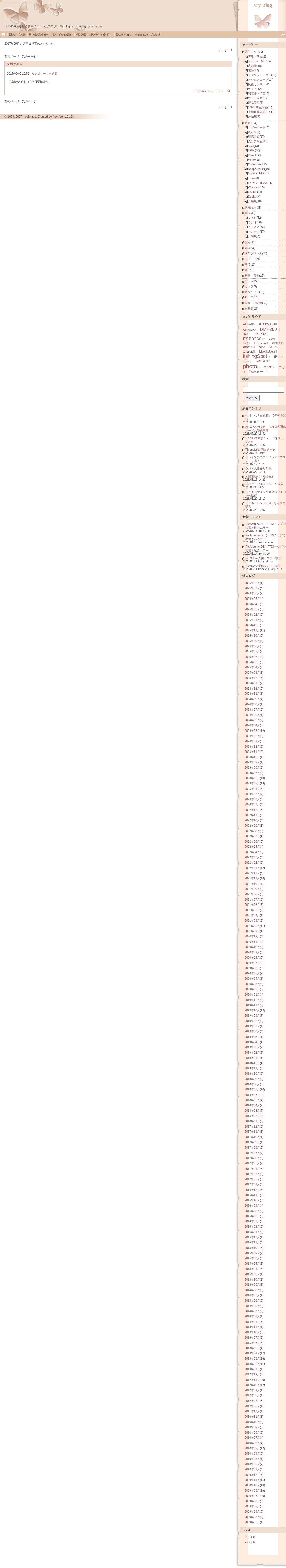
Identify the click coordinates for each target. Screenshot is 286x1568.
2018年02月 (252, 1115)
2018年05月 (252, 1100)
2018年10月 (252, 1073)
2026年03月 (252, 609)
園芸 (247, 264)
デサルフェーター (259, 75)
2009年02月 (252, 1522)
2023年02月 (252, 799)
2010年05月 (252, 1448)
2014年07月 (252, 1295)
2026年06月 (252, 593)
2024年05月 (252, 720)
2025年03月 (252, 672)
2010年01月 (252, 1469)
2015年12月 (252, 1237)
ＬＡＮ (252, 217)
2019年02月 (252, 1052)
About (155, 34)
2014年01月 (252, 1321)
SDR (272, 347)
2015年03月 (252, 1274)
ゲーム (249, 281)
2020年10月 (252, 947)
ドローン (250, 259)
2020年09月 (252, 952)
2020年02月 (252, 989)
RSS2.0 (250, 1542)
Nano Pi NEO (256, 173)
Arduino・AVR (257, 61)
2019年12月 (252, 1000)
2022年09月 (252, 825)
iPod (278, 356)
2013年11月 (252, 1327)
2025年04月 (252, 667)
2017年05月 (252, 1163)
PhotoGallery (38, 34)
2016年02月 (252, 1226)
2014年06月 (252, 1300)
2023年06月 (252, 778)
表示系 (252, 132)
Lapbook (260, 343)
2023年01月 (252, 804)
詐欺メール (258, 372)
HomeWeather (62, 34)
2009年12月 (252, 1474)
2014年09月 (252, 1284)
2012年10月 (252, 1385)
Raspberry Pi (256, 169)
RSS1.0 (250, 1537)
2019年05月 (252, 1036)
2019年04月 (252, 1042)
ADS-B (81, 34)
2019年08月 (252, 1021)
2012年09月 (252, 1390)
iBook (251, 178)
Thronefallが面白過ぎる (260, 449)
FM (271, 339)
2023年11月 (252, 751)
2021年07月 (252, 899)
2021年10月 (252, 883)
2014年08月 (252, 1290)
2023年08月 (252, 767)
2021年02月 (252, 926)
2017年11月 (252, 1131)
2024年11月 (252, 693)
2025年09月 (252, 641)
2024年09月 (252, 699)
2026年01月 (252, 620)
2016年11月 (252, 1195)
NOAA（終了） (101, 34)
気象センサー (256, 84)
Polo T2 (253, 155)
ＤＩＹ (249, 297)
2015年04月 (252, 1268)
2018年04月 (252, 1105)
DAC (246, 334)
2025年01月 (252, 683)
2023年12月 (252, 746)
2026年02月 (252, 614)
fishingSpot (255, 356)
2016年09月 (252, 1205)
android (248, 351)
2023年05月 (252, 783)
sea (267, 367)
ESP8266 (252, 339)
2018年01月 (252, 1121)
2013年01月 (252, 1369)
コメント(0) (222, 90)
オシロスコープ (258, 79)
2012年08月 (252, 1395)
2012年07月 (252, 1400)
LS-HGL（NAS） (259, 182)
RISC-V (248, 347)
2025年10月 (252, 635)
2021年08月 (252, 894)
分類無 (252, 116)
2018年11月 (252, 1068)
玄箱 (251, 146)
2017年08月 (252, 1147)
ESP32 (260, 334)
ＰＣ (247, 123)
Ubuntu (252, 192)
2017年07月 (252, 1153)
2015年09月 (252, 1253)
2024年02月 (252, 736)
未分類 (53, 73)
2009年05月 (252, 1506)
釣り (247, 248)
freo (55, 116)
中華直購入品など (259, 111)
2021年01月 (252, 931)
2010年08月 (252, 1432)
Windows (254, 187)
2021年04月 (252, 915)
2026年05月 (252, 598)
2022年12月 (252, 809)
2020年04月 (252, 978)
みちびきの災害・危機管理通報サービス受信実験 (265, 428)
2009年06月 (252, 1501)
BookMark (123, 34)
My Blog (262, 5)
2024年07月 (252, 709)
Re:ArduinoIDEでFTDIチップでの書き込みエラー (265, 525)
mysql (247, 361)
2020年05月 (252, 973)
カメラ (249, 286)
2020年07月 (252, 962)
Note (22, 34)
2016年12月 (252, 1189)
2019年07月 (252, 1026)
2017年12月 (252, 1126)
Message (141, 34)
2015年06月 (252, 1258)
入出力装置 (255, 141)
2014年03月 (252, 1311)
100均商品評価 (257, 107)
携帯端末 (250, 207)
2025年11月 (252, 630)
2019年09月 (252, 1015)
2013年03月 (252, 1358)
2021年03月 (252, 920)
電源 (251, 70)
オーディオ (255, 98)
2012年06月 (252, 1406)
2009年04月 (252, 1511)
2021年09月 (252, 889)
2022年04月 (252, 852)
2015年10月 (252, 1247)
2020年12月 (252, 936)
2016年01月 (252, 1232)
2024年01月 (252, 741)
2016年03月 (252, 1221)
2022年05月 (252, 846)
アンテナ (254, 231)
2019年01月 (252, 1057)
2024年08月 (252, 704)
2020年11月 (252, 941)
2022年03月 (252, 857)
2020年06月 (252, 968)
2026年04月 (252, 604)
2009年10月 (252, 1485)
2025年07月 (252, 651)
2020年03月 (252, 984)
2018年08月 (252, 1084)
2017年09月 (252, 1142)
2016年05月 (252, 1216)
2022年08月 (252, 831)
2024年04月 (252, 725)
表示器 (252, 65)
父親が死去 (15, 64)
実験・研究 (255, 56)
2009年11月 (252, 1480)
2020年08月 (252, 957)
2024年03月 (252, 730)
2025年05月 (252, 662)
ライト (252, 88)
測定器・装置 (256, 93)
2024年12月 (252, 688)
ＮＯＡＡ (254, 226)
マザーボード (256, 127)
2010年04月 (252, 1453)
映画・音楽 (252, 275)
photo (250, 366)
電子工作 (250, 52)
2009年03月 (252, 1517)
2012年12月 (252, 1374)
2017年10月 (252, 1137)
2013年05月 (252, 1348)
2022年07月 (252, 836)
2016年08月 (252, 1211)
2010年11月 (252, 1416)
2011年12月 (252, 1411)
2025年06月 (252, 656)
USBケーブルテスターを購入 (264, 484)
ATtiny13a (267, 324)
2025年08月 (252, 646)
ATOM (252, 159)
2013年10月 (252, 1332)
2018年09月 (252, 1079)
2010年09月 (252, 1427)
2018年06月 (252, 1094)
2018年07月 (252, 1089)
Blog (12, 34)
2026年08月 (252, 583)
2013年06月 (252, 1342)
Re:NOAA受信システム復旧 (263, 558)
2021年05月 (252, 910)
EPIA (251, 150)
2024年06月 (252, 715)
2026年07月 (252, 588)
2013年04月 (252, 1353)
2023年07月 (252, 773)
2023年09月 (252, 762)
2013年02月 (252, 1364)
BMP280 (268, 329)
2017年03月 (252, 1174)
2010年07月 (252, 1437)
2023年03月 (252, 794)
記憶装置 (254, 136)
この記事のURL (203, 90)
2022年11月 (252, 815)
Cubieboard (255, 164)
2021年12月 (252, 873)
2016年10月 (252, 1200)
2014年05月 (252, 1306)
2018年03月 (252, 1110)
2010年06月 (252, 1443)
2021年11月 (252, 878)
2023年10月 (252, 757)
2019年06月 (252, 1031)
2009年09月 (252, 1490)
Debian (252, 196)
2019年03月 (252, 1047)
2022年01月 (252, 868)
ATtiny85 (248, 329)
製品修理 (254, 102)
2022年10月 (252, 820)
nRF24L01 (262, 361)
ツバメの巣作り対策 (258, 468)
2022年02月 (252, 862)
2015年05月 (252, 1263)
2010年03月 (252, 1459)
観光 (247, 242)
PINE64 (277, 343)
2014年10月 (252, 1279)
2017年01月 (252, 1184)
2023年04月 (252, 788)
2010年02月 (252, 1464)
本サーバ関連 (253, 303)
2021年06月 (252, 904)
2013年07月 (252, 1337)
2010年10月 (252, 1422)
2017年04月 (252, 1168)
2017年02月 (252, 1179)
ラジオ (252, 222)
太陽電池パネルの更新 (259, 476)
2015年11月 (252, 1242)
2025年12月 (252, 625)
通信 (247, 213)
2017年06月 (252, 1158)
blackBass (267, 351)
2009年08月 (252, 1495)
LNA (245, 343)
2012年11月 (252, 1379)
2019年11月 (252, 1005)
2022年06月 (252, 841)
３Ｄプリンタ (253, 253)
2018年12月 (252, 1063)
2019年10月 (252, 1010)
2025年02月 (252, 677)
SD (261, 347)
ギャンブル (252, 292)
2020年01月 (252, 994)
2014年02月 (252, 1316)
